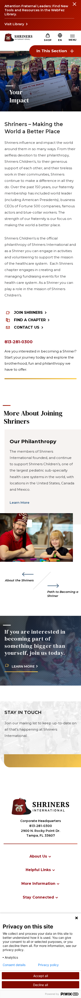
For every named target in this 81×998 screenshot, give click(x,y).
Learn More (19, 502)
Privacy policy (48, 965)
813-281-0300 (18, 341)
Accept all (40, 976)
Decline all (40, 985)
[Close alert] (74, 6)
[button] (60, 40)
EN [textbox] (60, 40)
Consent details (14, 965)
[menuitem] (40, 856)
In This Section (51, 51)
